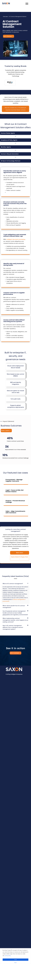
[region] (15, 956)
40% (10, 438)
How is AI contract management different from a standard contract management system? (13, 627)
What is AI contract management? (13, 583)
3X (7, 447)
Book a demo (19, 552)
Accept (15, 959)
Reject (15, 962)
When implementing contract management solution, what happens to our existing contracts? (15, 620)
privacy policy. (8, 955)
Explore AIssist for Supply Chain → (19, 558)
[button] (15, 583)
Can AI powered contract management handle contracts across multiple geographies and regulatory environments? (15, 612)
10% (5, 455)
